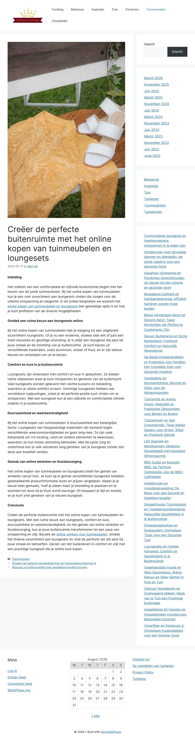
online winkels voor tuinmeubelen (81, 534)
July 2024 (151, 110)
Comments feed (20, 684)
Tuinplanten (60, 21)
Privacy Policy (143, 672)
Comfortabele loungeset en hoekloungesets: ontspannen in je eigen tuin (165, 240)
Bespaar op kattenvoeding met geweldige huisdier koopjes (49, 567)
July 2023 (151, 130)
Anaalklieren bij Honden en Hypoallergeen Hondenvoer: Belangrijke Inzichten (165, 614)
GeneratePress (111, 732)
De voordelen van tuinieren (153, 666)
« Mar (95, 716)
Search (149, 44)
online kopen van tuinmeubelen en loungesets (43, 306)
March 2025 (153, 97)
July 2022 (151, 149)
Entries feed (17, 677)
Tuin (115, 9)
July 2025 (151, 91)
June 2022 (152, 156)
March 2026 (153, 78)
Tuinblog (57, 9)
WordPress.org (19, 690)
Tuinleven (132, 9)
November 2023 (156, 123)
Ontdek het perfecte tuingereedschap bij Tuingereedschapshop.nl (54, 563)
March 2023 (153, 136)
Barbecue (77, 9)
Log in (12, 671)
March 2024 (153, 117)
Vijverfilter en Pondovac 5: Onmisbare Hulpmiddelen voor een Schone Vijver (164, 630)
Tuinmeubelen (156, 9)
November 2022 (156, 143)
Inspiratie (98, 9)
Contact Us (141, 659)
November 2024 (156, 104)
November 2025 (156, 84)
